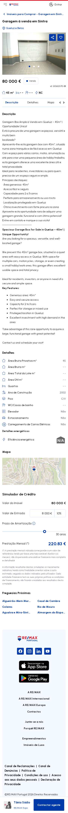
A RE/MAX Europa (34, 705)
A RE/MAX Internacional (34, 698)
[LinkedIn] (38, 651)
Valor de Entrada (13, 513)
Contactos (34, 711)
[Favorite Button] (61, 37)
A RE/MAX (34, 692)
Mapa (50, 102)
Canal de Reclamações (20, 766)
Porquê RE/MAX (34, 728)
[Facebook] (20, 651)
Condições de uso (36, 775)
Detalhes (32, 102)
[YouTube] (47, 651)
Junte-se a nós (34, 721)
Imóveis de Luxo (34, 745)
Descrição (11, 102)
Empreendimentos (34, 738)
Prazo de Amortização (17, 523)
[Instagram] (29, 651)
